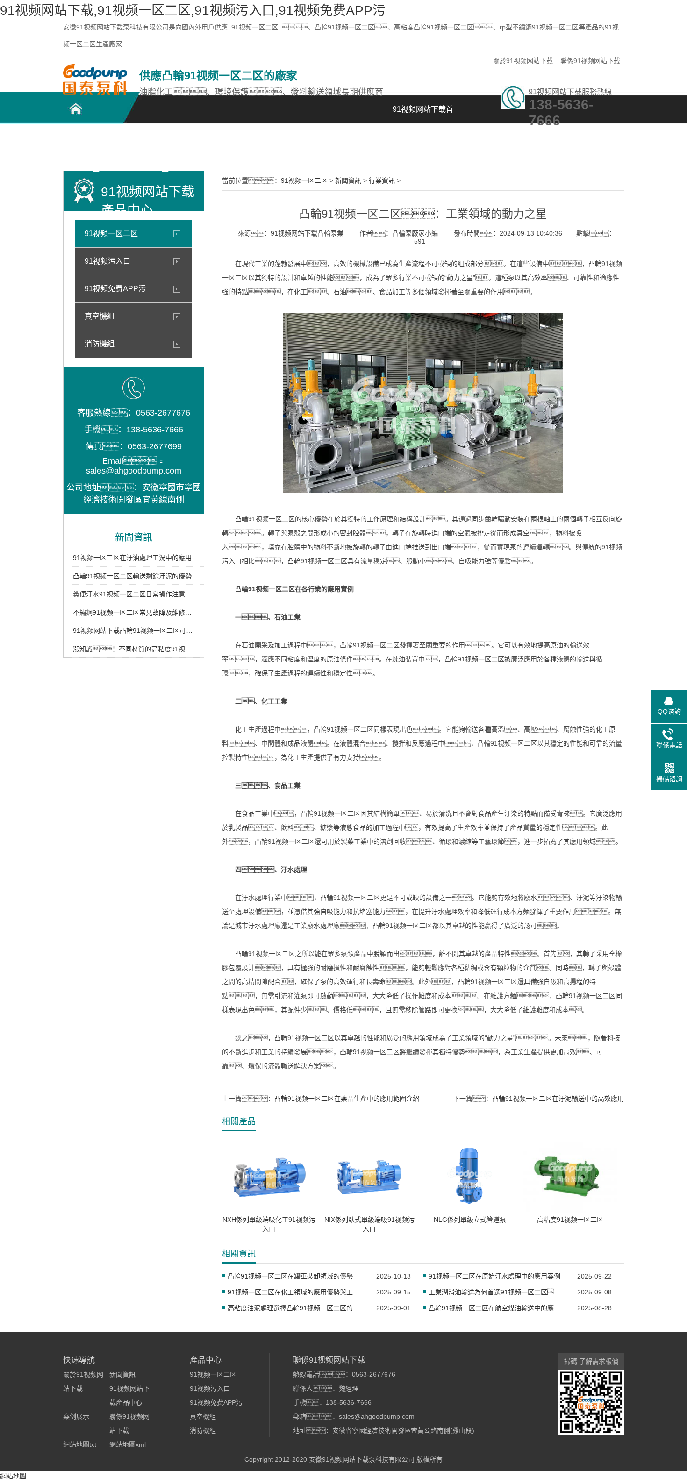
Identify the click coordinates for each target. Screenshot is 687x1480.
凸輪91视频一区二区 (95, 146)
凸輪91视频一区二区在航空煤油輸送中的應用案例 (497, 1308)
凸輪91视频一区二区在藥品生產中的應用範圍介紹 (346, 1098)
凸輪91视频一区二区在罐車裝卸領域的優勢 (290, 1276)
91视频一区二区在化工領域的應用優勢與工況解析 (296, 1292)
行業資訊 (382, 180)
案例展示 (292, 140)
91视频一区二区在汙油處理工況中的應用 (132, 557)
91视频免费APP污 (115, 289)
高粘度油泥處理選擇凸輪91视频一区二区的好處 (296, 1308)
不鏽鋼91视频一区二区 (161, 146)
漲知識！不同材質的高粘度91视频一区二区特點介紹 (133, 649)
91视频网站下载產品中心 (226, 146)
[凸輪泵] (95, 92)
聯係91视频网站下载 (590, 61)
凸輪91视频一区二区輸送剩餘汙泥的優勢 (132, 576)
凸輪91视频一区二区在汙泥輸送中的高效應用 (558, 1098)
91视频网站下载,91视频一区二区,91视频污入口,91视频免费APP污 (193, 10)
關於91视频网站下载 (523, 61)
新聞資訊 (357, 140)
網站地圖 (13, 1476)
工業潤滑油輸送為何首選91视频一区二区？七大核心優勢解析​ (497, 1292)
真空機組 (99, 316)
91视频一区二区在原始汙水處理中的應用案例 (494, 1276)
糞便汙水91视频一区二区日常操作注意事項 (133, 594)
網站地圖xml (127, 1444)
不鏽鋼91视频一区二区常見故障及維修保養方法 (133, 612)
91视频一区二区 (254, 27)
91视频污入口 (107, 261)
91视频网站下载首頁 (423, 114)
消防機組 (99, 344)
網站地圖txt (79, 1444)
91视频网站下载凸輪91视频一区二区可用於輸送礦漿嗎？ (133, 630)
